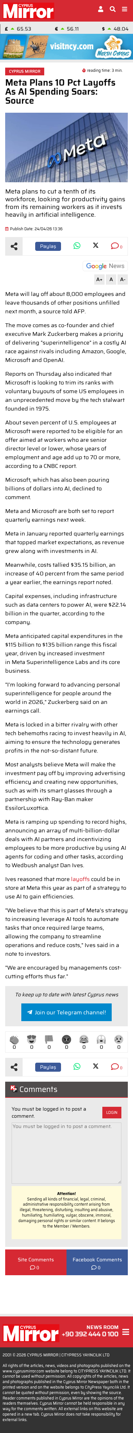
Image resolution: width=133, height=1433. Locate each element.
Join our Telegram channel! (70, 1012)
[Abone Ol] (105, 266)
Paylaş (48, 246)
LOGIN (112, 1112)
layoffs (80, 879)
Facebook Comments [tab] (97, 1259)
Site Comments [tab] (36, 1259)
